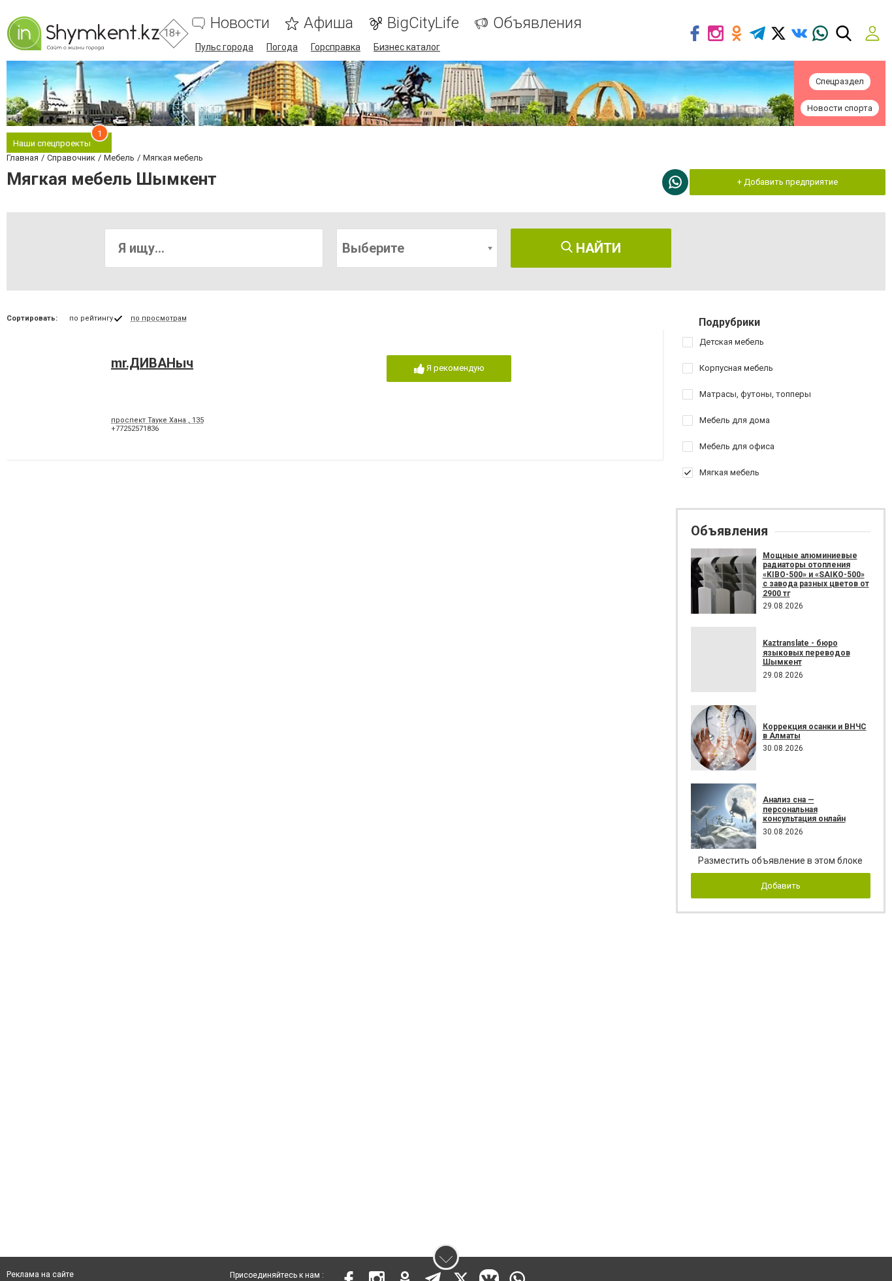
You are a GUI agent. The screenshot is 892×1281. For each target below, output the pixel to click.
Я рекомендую (454, 368)
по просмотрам (159, 318)
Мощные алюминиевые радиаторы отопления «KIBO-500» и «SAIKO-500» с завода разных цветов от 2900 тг (816, 574)
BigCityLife (423, 23)
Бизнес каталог (407, 47)
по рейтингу (91, 318)
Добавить (781, 886)
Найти (597, 248)
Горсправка (335, 47)
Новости (240, 23)
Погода (282, 47)
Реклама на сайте (40, 1274)
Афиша (328, 23)
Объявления (537, 23)
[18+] (83, 33)
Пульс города (224, 47)
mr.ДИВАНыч (152, 363)
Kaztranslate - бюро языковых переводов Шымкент (806, 653)
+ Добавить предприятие (787, 182)
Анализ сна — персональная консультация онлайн (804, 809)
